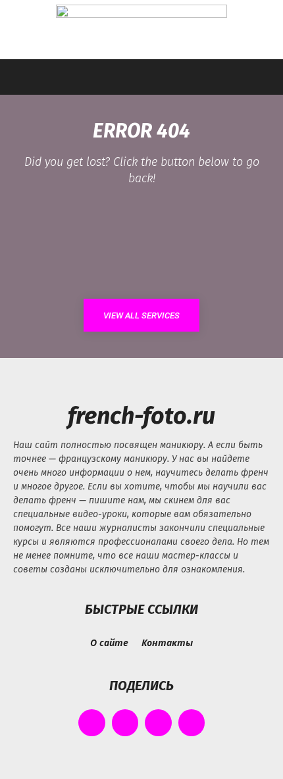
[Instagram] (125, 722)
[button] (22, 77)
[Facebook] (91, 722)
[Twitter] (158, 722)
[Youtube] (191, 722)
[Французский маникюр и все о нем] (141, 31)
